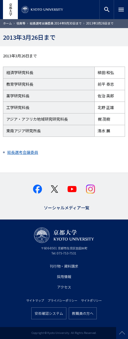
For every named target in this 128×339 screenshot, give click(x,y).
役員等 (20, 23)
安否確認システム (49, 313)
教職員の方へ (82, 313)
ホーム (7, 23)
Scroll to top (122, 333)
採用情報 (64, 276)
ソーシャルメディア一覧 (66, 207)
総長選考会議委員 (22, 152)
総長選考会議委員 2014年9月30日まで (56, 23)
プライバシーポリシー (62, 300)
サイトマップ (35, 300)
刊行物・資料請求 (64, 266)
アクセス (64, 286)
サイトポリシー (91, 300)
